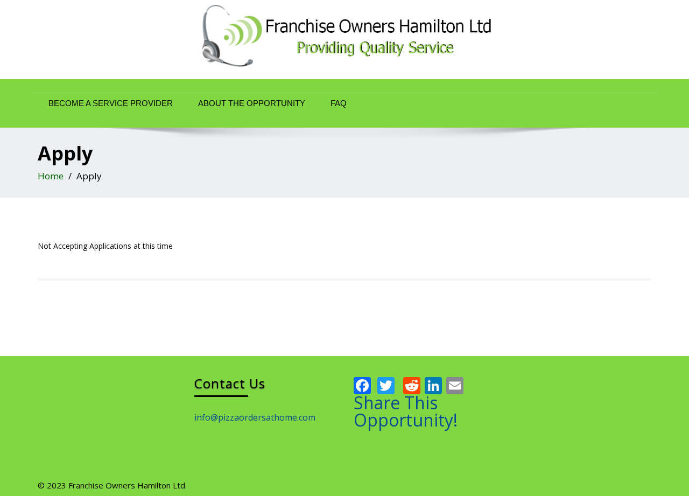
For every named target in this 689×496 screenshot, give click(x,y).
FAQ (339, 103)
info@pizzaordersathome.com (254, 417)
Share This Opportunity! (406, 411)
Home (51, 176)
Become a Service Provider (110, 103)
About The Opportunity (251, 103)
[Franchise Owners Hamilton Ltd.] (344, 39)
